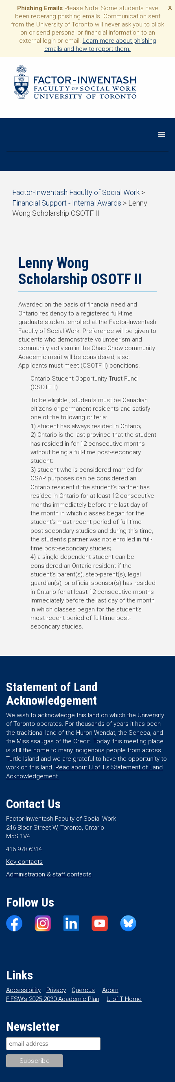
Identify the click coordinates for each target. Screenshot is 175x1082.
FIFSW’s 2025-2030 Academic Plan (52, 999)
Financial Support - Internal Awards (66, 203)
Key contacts (24, 861)
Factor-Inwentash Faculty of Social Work (75, 83)
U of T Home (124, 999)
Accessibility (23, 990)
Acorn (110, 990)
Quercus (83, 990)
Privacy (56, 990)
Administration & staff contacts (49, 874)
